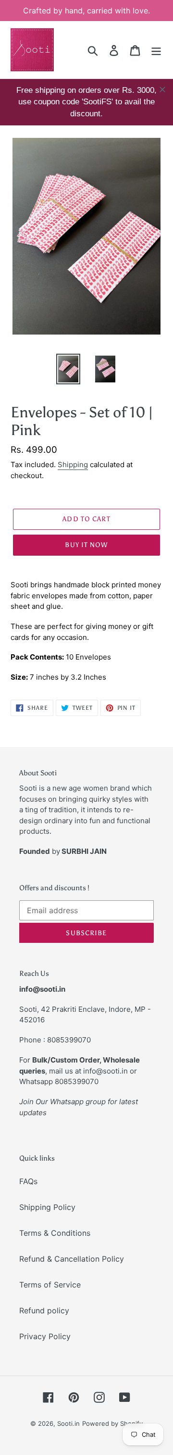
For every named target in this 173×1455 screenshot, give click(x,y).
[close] (162, 89)
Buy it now (86, 545)
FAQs (28, 1181)
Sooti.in (68, 1423)
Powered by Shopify (112, 1423)
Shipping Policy (47, 1207)
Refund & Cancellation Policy (71, 1259)
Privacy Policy (45, 1336)
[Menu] (156, 49)
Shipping (73, 464)
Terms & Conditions (54, 1233)
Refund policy (44, 1310)
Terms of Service (50, 1284)
